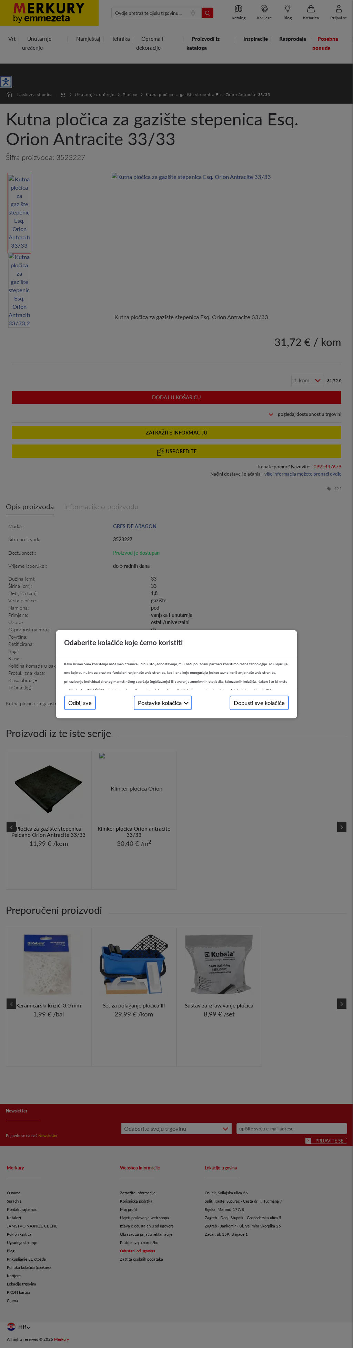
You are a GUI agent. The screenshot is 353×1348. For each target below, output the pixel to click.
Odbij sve (80, 703)
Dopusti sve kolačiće (259, 703)
